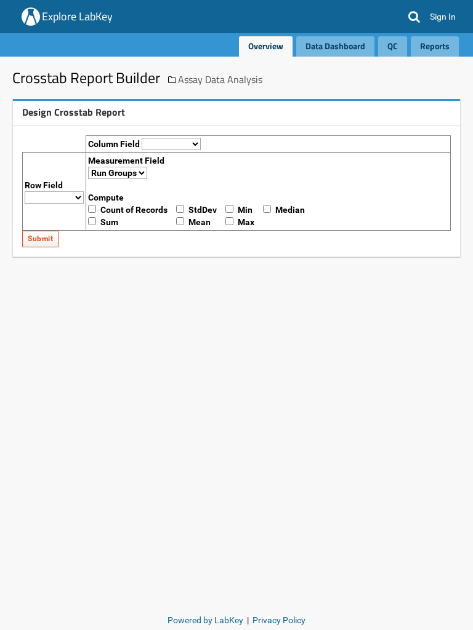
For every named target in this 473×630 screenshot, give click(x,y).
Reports (435, 45)
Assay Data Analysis (220, 79)
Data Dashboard (335, 45)
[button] (414, 16)
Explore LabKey (77, 16)
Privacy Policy (279, 620)
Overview (265, 45)
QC (392, 45)
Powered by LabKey (205, 620)
